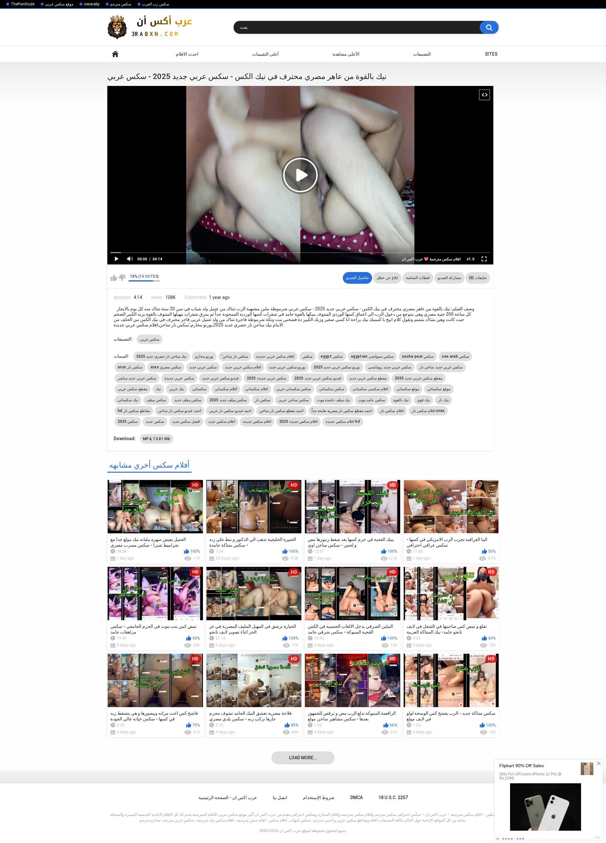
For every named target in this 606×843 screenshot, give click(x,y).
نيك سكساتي (128, 400)
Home (115, 54)
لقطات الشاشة (418, 278)
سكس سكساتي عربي (293, 389)
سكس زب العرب (155, 4)
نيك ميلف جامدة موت (333, 400)
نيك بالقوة (401, 400)
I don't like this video (122, 278)
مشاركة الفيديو (449, 278)
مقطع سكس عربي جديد (368, 378)
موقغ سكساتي (438, 389)
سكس (307, 356)
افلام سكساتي (256, 389)
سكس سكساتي (331, 389)
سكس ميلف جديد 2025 (228, 400)
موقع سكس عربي (59, 4)
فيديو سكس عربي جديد (220, 378)
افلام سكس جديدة (257, 421)
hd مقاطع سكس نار (134, 411)
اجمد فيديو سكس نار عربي (230, 411)
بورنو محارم (204, 356)
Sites (491, 54)
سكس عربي (149, 339)
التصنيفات (422, 54)
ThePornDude (22, 4)
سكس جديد (155, 421)
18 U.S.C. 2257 (393, 797)
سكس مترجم (120, 4)
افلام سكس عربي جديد (243, 367)
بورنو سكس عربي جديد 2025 (337, 367)
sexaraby (91, 4)
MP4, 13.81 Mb (156, 439)
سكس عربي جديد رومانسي (389, 367)
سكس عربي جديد (203, 367)
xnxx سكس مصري (166, 367)
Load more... (303, 757)
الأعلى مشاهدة (346, 54)
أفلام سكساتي (226, 389)
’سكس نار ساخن (235, 356)
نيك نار (443, 400)
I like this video (113, 278)
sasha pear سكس (418, 356)
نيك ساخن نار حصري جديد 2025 (161, 356)
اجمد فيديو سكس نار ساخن (179, 411)
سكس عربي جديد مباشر (137, 378)
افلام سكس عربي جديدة (275, 356)
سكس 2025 (128, 421)
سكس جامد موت (371, 400)
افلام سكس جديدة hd (343, 421)
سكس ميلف (156, 400)
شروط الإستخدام (319, 797)
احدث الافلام (187, 54)
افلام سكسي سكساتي (370, 389)
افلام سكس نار (392, 411)
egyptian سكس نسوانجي (372, 356)
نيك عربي (176, 389)
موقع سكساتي (407, 389)
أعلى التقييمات (265, 54)
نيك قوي (423, 400)
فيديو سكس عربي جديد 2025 (317, 378)
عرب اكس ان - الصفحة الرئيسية (228, 797)
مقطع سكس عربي (132, 389)
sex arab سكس (455, 356)
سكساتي (199, 389)
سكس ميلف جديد (188, 400)
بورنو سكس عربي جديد (287, 367)
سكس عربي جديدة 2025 (266, 378)
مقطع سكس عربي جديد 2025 (418, 378)
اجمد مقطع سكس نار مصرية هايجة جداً (342, 411)
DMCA (356, 797)
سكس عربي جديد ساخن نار (441, 367)
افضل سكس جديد (186, 421)
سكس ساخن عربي (293, 400)
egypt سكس (332, 356)
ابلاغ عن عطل (387, 278)
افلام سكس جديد (221, 421)
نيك (158, 389)
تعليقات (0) (478, 278)
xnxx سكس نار (130, 367)
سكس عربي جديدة (179, 378)
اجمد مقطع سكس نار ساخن (281, 411)
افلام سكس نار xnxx (428, 411)
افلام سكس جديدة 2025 (298, 421)
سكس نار (262, 400)
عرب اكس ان (289, 830)
